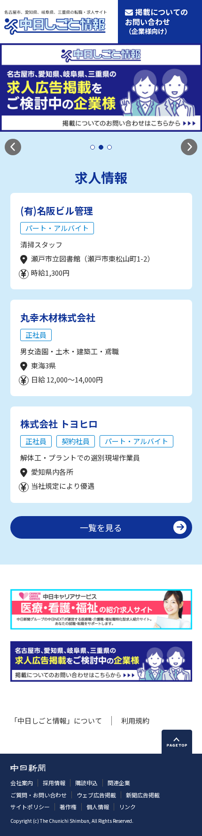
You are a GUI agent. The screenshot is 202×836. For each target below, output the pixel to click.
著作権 (68, 807)
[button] (13, 147)
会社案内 (21, 783)
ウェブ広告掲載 (96, 795)
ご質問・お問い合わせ (38, 795)
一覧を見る (101, 527)
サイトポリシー (30, 807)
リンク (127, 807)
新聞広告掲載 (143, 795)
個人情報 (97, 807)
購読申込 (86, 783)
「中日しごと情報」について (56, 720)
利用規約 (135, 720)
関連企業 (119, 783)
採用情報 (54, 783)
